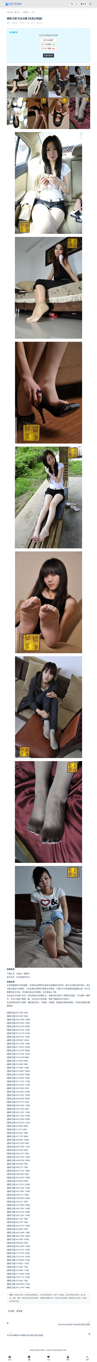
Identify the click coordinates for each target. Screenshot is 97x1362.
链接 (20, 1311)
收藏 (12, 1311)
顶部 (87, 1360)
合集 (29, 1360)
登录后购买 (48, 55)
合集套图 (25, 12)
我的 (67, 1360)
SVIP (48, 1360)
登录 (84, 4)
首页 (18, 12)
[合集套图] (8, 23)
